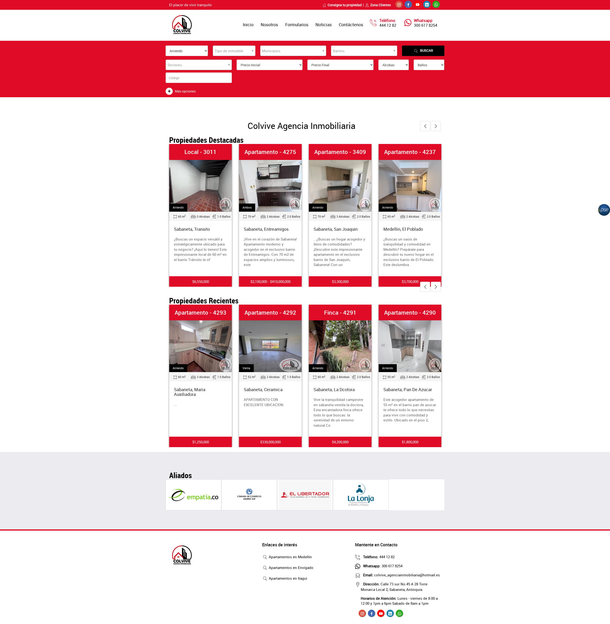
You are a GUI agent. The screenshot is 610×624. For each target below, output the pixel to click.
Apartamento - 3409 (340, 152)
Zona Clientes (380, 5)
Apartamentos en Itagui (287, 578)
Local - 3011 (200, 152)
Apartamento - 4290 (410, 312)
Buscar (426, 50)
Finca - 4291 (340, 312)
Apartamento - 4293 (200, 312)
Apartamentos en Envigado (290, 567)
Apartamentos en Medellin (290, 556)
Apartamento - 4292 (270, 312)
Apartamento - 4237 (410, 152)
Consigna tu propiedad (345, 5)
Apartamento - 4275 (270, 152)
